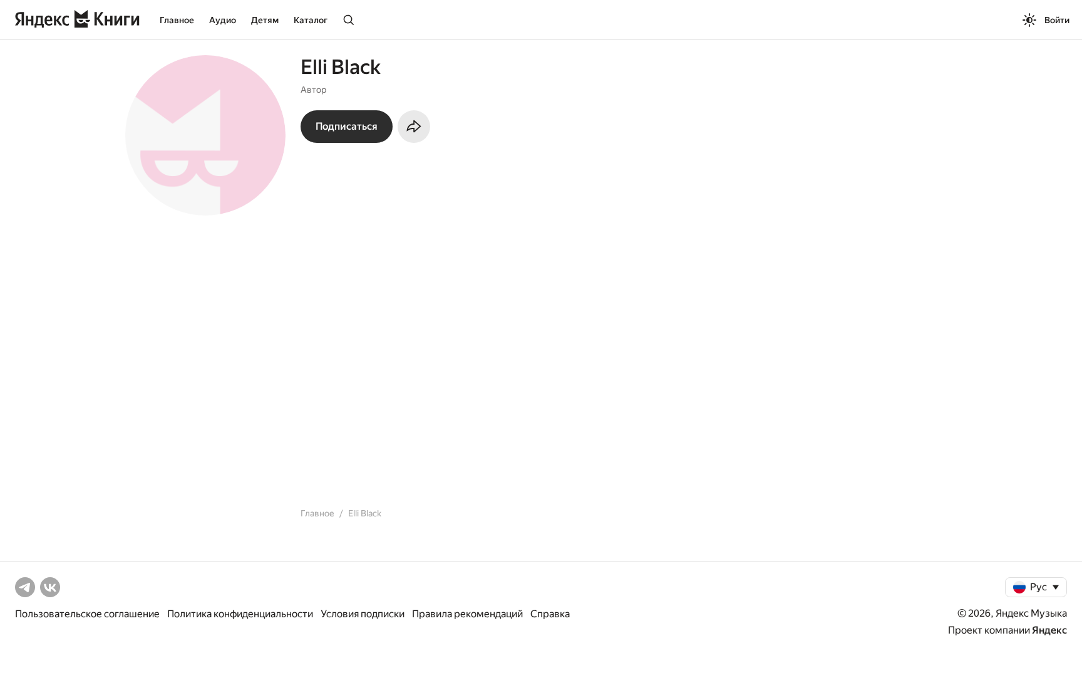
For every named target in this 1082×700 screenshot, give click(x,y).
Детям (265, 20)
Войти (1056, 20)
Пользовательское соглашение (87, 614)
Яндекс (1049, 630)
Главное (177, 20)
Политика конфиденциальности (240, 614)
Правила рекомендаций (467, 614)
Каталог (310, 20)
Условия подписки (362, 614)
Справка (550, 614)
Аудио (222, 20)
